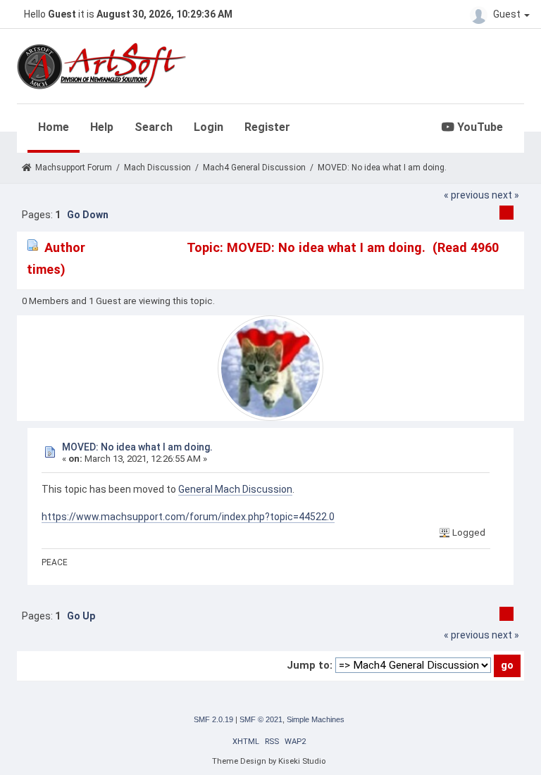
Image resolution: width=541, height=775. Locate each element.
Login (208, 127)
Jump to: (309, 665)
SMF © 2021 (261, 719)
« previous (467, 195)
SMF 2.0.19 (213, 719)
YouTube (478, 127)
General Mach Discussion (235, 489)
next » (505, 195)
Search (154, 127)
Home (53, 127)
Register (267, 127)
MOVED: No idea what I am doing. (137, 447)
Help (101, 127)
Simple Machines (315, 719)
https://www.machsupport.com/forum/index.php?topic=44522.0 (188, 516)
